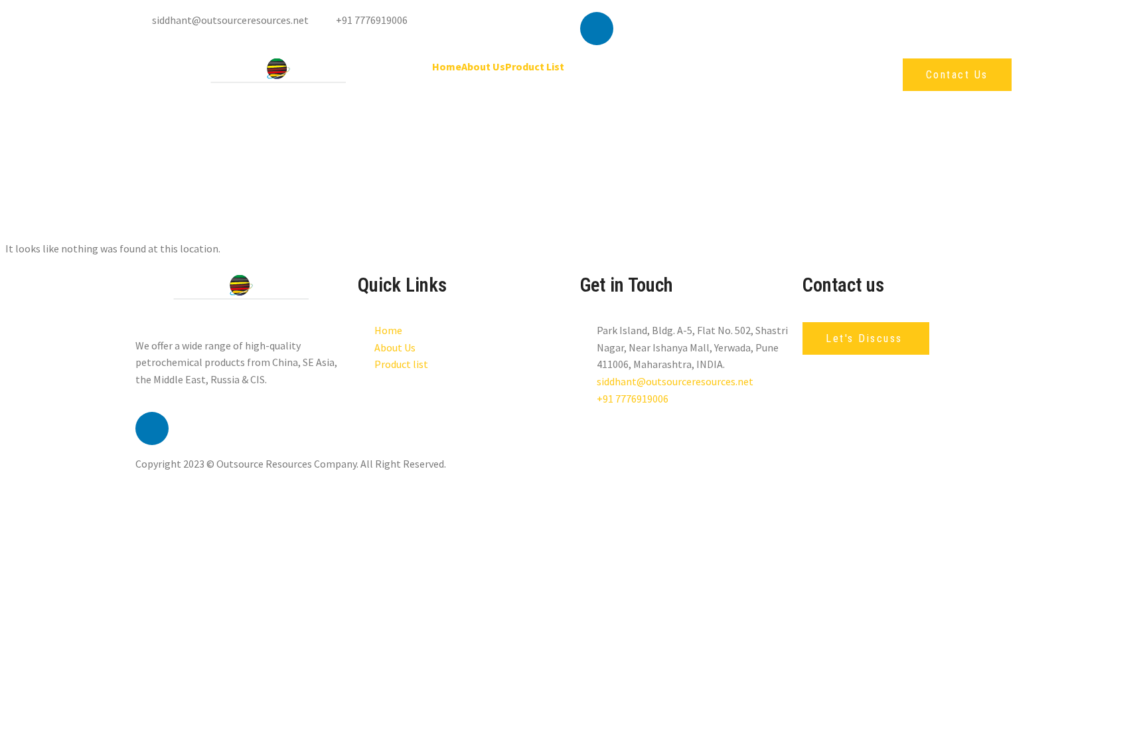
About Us (483, 66)
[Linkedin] (596, 28)
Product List (534, 66)
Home (446, 66)
